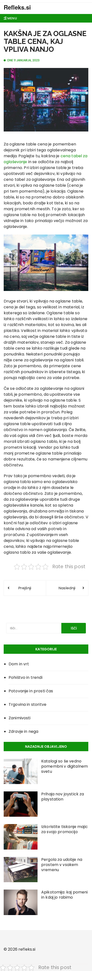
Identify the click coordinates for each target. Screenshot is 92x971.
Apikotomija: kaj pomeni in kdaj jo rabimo (64, 894)
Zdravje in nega (23, 731)
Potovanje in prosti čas (31, 691)
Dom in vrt (19, 664)
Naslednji (67, 587)
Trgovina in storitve (27, 704)
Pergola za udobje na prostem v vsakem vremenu (61, 865)
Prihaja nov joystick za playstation (62, 796)
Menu (11, 18)
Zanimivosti (20, 718)
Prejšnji (24, 587)
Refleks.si (17, 7)
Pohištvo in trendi (25, 677)
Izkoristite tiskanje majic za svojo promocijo (64, 829)
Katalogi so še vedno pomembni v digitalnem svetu (64, 766)
